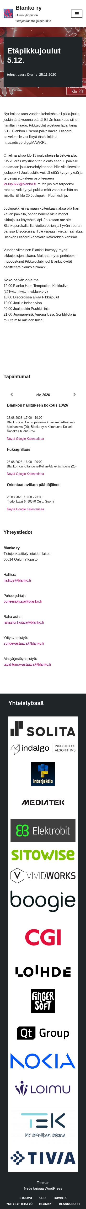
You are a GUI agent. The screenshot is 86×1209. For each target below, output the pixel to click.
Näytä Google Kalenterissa (25, 438)
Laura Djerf (25, 74)
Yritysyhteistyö (19, 1204)
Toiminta (60, 1198)
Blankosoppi (69, 1204)
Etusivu (26, 1198)
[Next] (74, 395)
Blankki (45, 1204)
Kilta (43, 1198)
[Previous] (11, 395)
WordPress (53, 1188)
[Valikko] (76, 14)
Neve (28, 1188)
